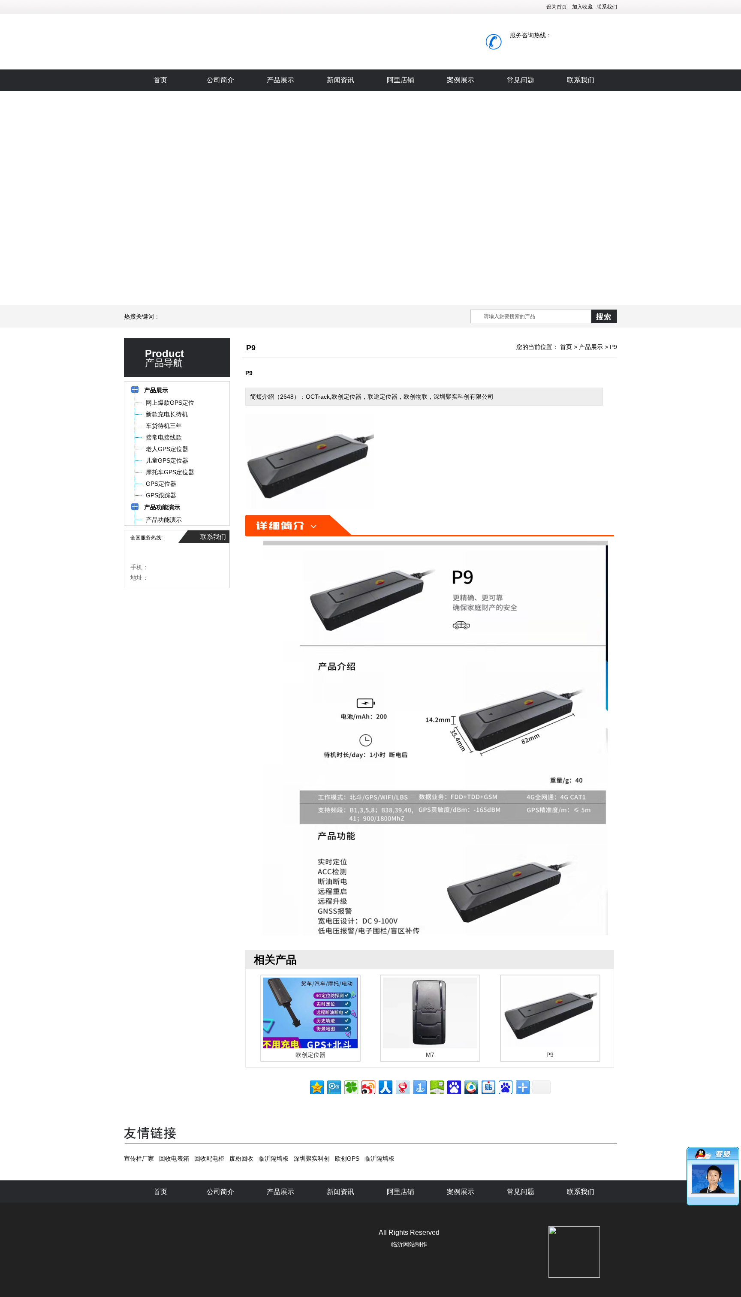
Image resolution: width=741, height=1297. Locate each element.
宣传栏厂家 (139, 1158)
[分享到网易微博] (402, 1086)
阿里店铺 (400, 80)
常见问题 (520, 80)
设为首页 (556, 7)
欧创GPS (347, 1158)
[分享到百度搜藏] (453, 1086)
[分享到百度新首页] (505, 1086)
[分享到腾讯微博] (333, 1086)
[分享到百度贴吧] (488, 1086)
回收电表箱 (174, 1158)
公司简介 (220, 80)
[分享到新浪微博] (368, 1086)
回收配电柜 (209, 1158)
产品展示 (280, 80)
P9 (613, 346)
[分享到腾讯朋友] (350, 1086)
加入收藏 (582, 7)
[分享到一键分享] (419, 1086)
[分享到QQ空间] (316, 1086)
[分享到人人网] (385, 1086)
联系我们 (606, 7)
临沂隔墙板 (274, 1158)
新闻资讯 (340, 80)
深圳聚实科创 (312, 1158)
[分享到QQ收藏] (471, 1086)
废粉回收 (241, 1158)
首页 (160, 80)
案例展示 (460, 80)
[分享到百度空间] (436, 1086)
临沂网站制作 (409, 1244)
